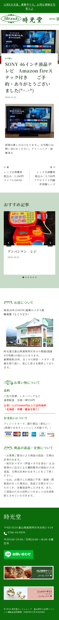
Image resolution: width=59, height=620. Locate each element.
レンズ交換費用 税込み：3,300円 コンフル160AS (15, 174)
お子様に (8, 58)
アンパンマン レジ (22, 251)
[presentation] (29, 228)
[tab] (23, 277)
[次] (50, 243)
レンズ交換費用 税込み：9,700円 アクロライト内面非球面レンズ (44, 176)
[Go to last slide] (8, 243)
